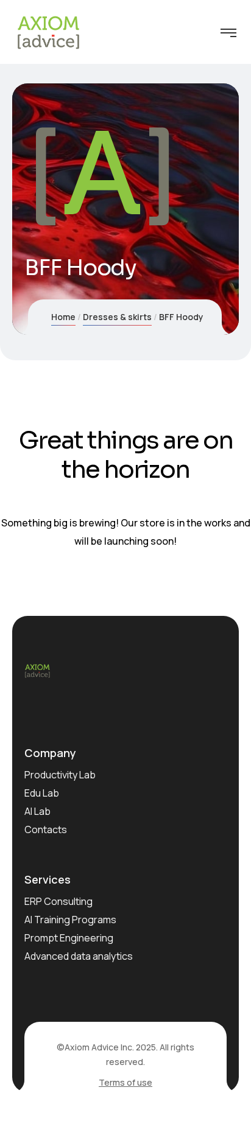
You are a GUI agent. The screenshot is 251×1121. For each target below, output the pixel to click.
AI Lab (37, 811)
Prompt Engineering (68, 938)
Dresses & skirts (117, 317)
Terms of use (125, 1082)
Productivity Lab (60, 774)
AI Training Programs (70, 919)
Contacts (45, 829)
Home (63, 317)
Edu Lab (41, 793)
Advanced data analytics (78, 956)
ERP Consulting (58, 901)
